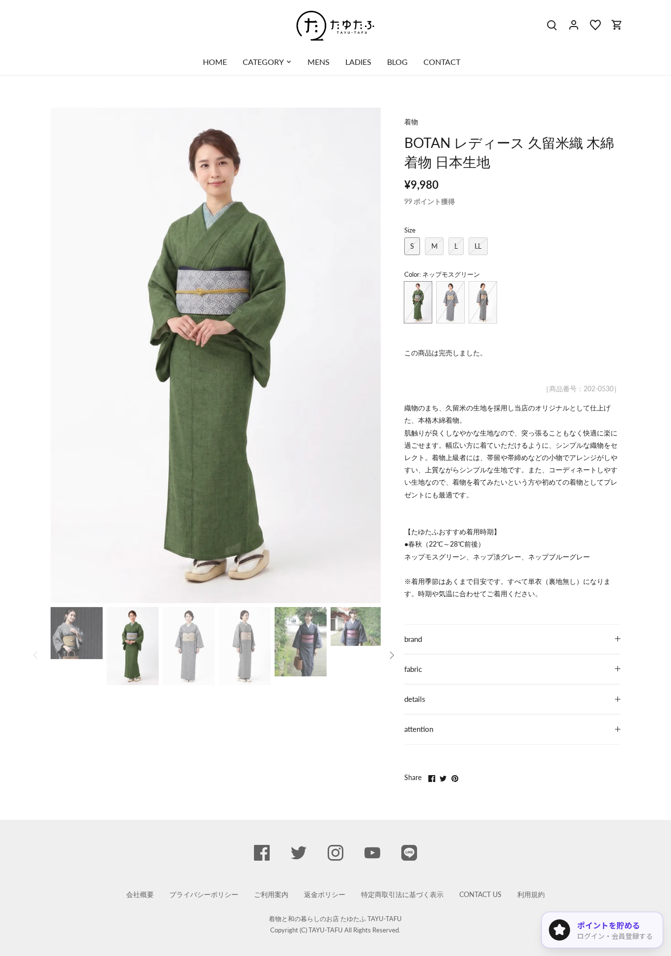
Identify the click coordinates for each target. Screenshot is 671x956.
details (414, 699)
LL (478, 246)
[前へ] (65, 355)
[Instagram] (335, 853)
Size (410, 230)
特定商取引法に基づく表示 (402, 894)
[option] (216, 355)
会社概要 (140, 894)
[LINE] (409, 853)
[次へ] (366, 355)
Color (411, 274)
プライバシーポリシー (203, 894)
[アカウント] (574, 24)
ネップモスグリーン (418, 302)
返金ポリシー (324, 894)
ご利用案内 (271, 894)
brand (413, 639)
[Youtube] (372, 853)
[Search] (552, 24)
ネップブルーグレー (483, 302)
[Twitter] (299, 853)
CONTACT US (480, 894)
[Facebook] (262, 853)
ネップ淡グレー (450, 302)
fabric (413, 669)
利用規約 (531, 894)
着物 (411, 121)
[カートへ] (617, 24)
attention (418, 728)
